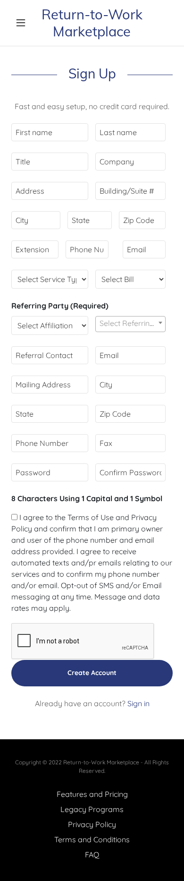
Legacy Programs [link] (92, 809)
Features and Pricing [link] (92, 794)
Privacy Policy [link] (92, 824)
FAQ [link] (92, 854)
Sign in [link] (138, 703)
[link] (91, 23)
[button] (23, 22)
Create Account (92, 672)
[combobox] (130, 324)
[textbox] (49, 132)
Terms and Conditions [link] (92, 839)
